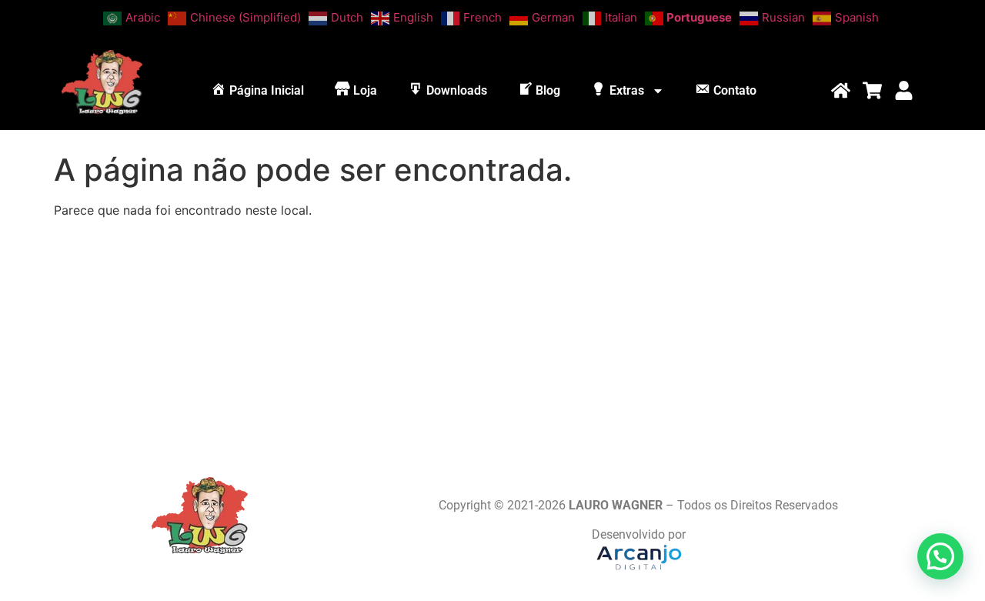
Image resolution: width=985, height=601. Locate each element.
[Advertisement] (492, 338)
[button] (940, 556)
